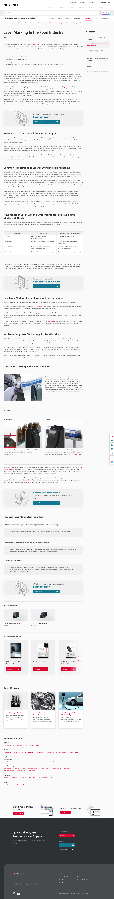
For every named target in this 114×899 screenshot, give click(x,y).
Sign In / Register (73, 2)
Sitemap (61, 882)
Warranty (61, 879)
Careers (83, 2)
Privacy (79, 874)
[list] (43, 659)
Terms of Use (80, 877)
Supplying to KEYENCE (82, 879)
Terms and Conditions (64, 877)
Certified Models (63, 874)
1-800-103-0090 (105, 2)
